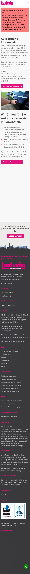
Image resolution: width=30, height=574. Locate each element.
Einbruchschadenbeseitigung (10, 407)
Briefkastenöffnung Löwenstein (11, 382)
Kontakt (3, 366)
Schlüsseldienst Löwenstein (10, 351)
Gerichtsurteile (6, 495)
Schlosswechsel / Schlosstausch (11, 401)
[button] (28, 3)
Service (3, 357)
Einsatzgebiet (5, 360)
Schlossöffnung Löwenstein (10, 391)
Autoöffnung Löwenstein (9, 379)
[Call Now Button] (26, 566)
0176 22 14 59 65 (8, 305)
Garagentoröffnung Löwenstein (11, 385)
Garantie (4, 363)
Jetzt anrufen (16, 236)
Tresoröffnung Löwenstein (9, 388)
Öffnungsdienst (6, 354)
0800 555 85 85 (7, 292)
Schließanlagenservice (8, 404)
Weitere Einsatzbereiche (9, 416)
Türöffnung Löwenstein (8, 376)
